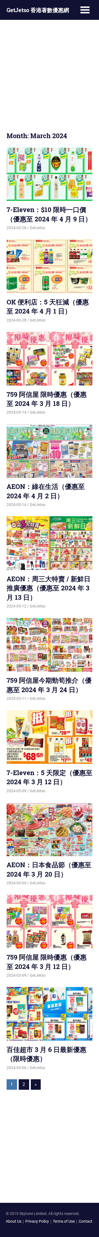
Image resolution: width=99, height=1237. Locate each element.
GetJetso (37, 228)
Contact (85, 1221)
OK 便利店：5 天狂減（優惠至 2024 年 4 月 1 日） (48, 307)
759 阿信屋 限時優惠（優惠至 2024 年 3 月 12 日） (47, 962)
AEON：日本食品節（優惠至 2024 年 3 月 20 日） (49, 869)
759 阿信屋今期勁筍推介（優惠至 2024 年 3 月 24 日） (49, 685)
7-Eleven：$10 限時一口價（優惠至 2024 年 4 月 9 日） (49, 214)
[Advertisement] (49, 75)
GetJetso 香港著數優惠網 (38, 10)
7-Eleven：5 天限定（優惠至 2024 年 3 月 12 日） (49, 777)
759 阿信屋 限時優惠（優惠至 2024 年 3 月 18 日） (47, 399)
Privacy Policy (37, 1221)
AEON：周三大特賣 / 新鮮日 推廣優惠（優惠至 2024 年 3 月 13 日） (48, 588)
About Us (13, 1221)
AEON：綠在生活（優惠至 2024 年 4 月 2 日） (46, 491)
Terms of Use (64, 1221)
